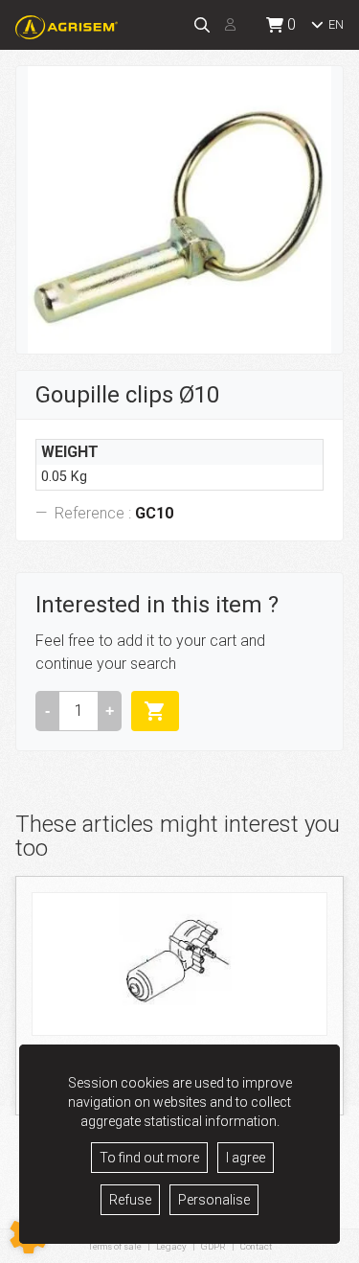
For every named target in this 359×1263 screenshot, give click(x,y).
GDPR (213, 1246)
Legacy (171, 1246)
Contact (256, 1247)
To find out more (149, 1157)
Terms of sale (115, 1246)
